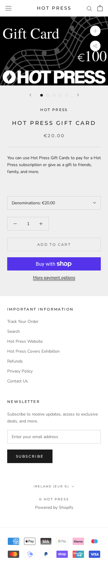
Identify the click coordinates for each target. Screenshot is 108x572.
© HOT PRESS (54, 499)
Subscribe (30, 456)
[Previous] (30, 95)
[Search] (89, 8)
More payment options (54, 277)
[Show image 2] (47, 95)
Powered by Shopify (54, 507)
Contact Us (17, 381)
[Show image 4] (60, 95)
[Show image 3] (54, 95)
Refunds (15, 361)
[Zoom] (95, 31)
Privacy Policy (20, 371)
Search (13, 331)
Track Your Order (22, 321)
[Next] (78, 95)
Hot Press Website (25, 341)
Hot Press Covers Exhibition (33, 351)
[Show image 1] (41, 95)
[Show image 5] (66, 95)
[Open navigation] (8, 8)
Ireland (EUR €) (51, 486)
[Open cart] (100, 8)
